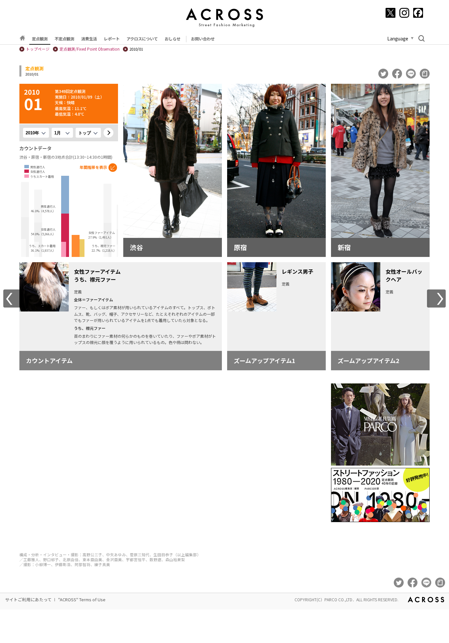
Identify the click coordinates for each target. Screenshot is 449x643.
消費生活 (89, 39)
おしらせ (172, 39)
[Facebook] (418, 13)
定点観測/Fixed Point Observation (89, 49)
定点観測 (40, 39)
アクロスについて (142, 39)
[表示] (108, 133)
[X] (390, 13)
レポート (112, 39)
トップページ (38, 49)
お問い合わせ (203, 39)
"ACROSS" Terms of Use (82, 599)
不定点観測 (64, 39)
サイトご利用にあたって (28, 599)
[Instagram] (404, 13)
